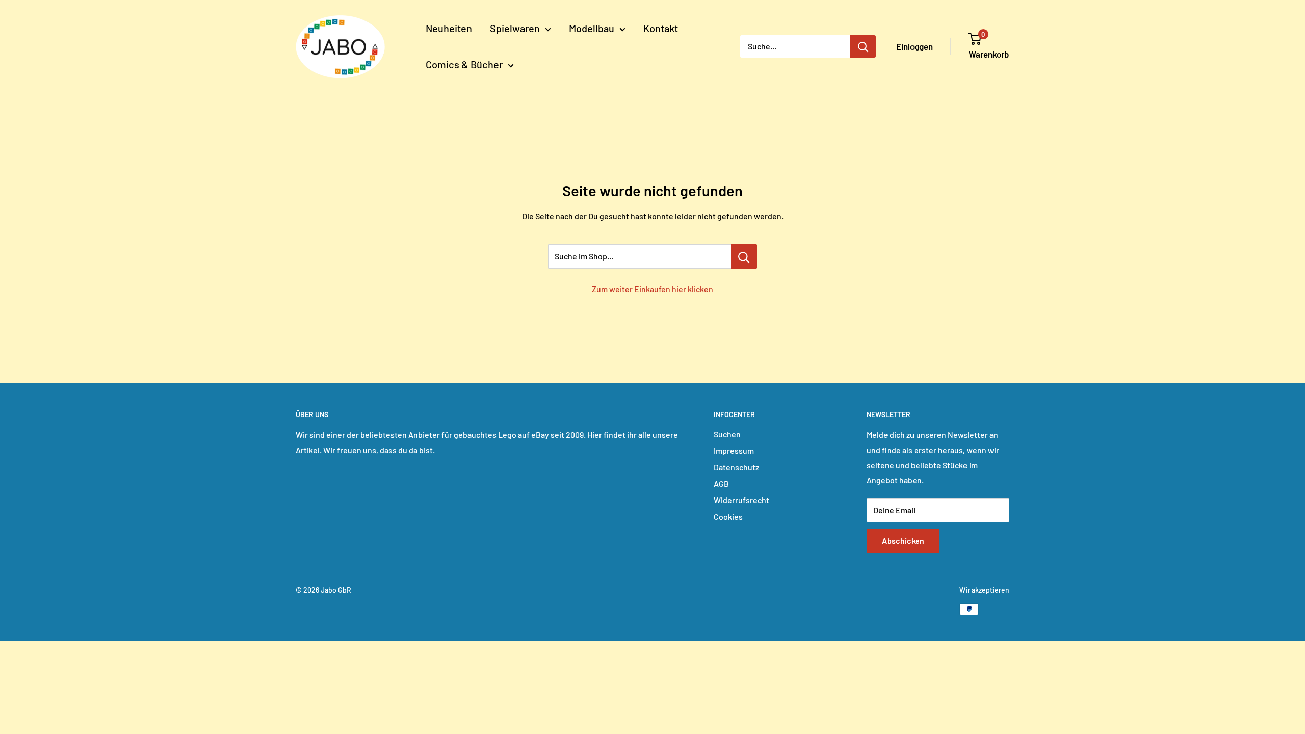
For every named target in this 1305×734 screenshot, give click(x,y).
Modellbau (591, 28)
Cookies (728, 516)
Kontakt (660, 28)
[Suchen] (863, 46)
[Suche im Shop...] (744, 256)
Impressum (734, 450)
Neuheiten (449, 28)
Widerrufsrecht (741, 500)
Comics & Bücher (464, 64)
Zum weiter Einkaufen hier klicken (652, 289)
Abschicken (903, 540)
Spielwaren (515, 28)
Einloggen (914, 46)
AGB (721, 483)
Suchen (727, 434)
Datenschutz (736, 467)
